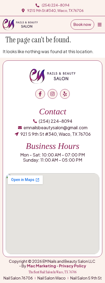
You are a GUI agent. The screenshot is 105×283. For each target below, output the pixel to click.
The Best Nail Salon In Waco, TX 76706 (52, 272)
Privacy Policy (72, 265)
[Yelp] (65, 94)
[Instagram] (52, 94)
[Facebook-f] (40, 94)
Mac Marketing (41, 265)
